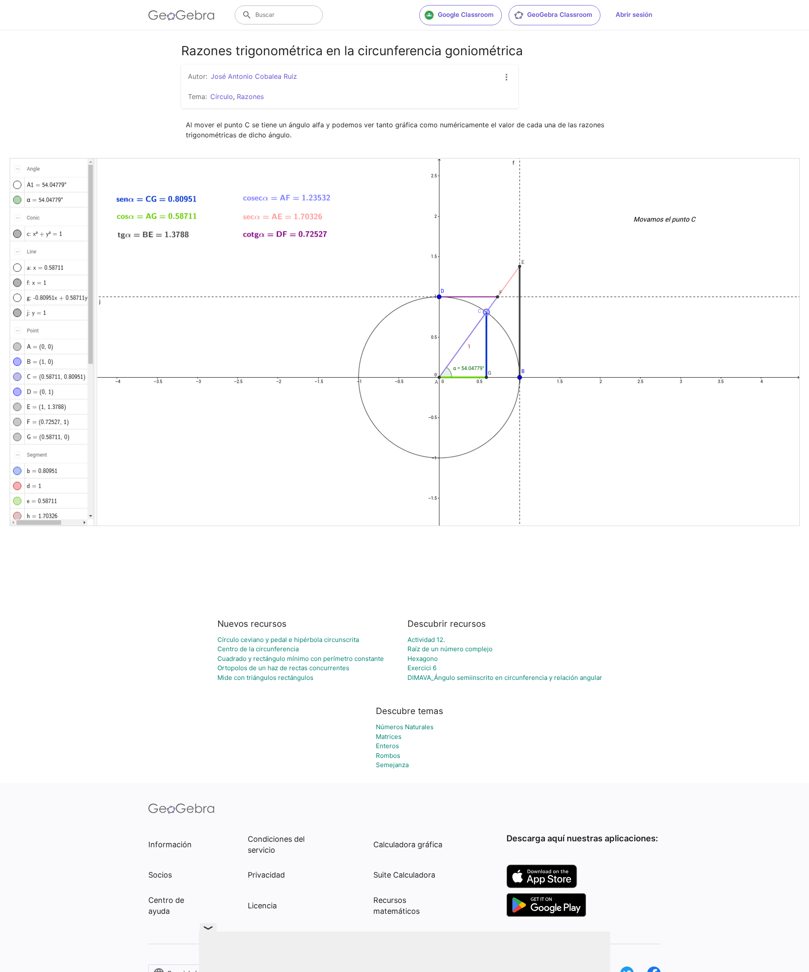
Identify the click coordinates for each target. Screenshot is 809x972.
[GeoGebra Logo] (181, 15)
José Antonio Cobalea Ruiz (254, 76)
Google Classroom (465, 15)
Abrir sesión (634, 15)
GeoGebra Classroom (559, 15)
